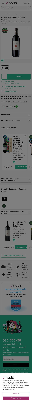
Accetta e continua (16, 398)
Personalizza (16, 393)
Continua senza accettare (8, 389)
